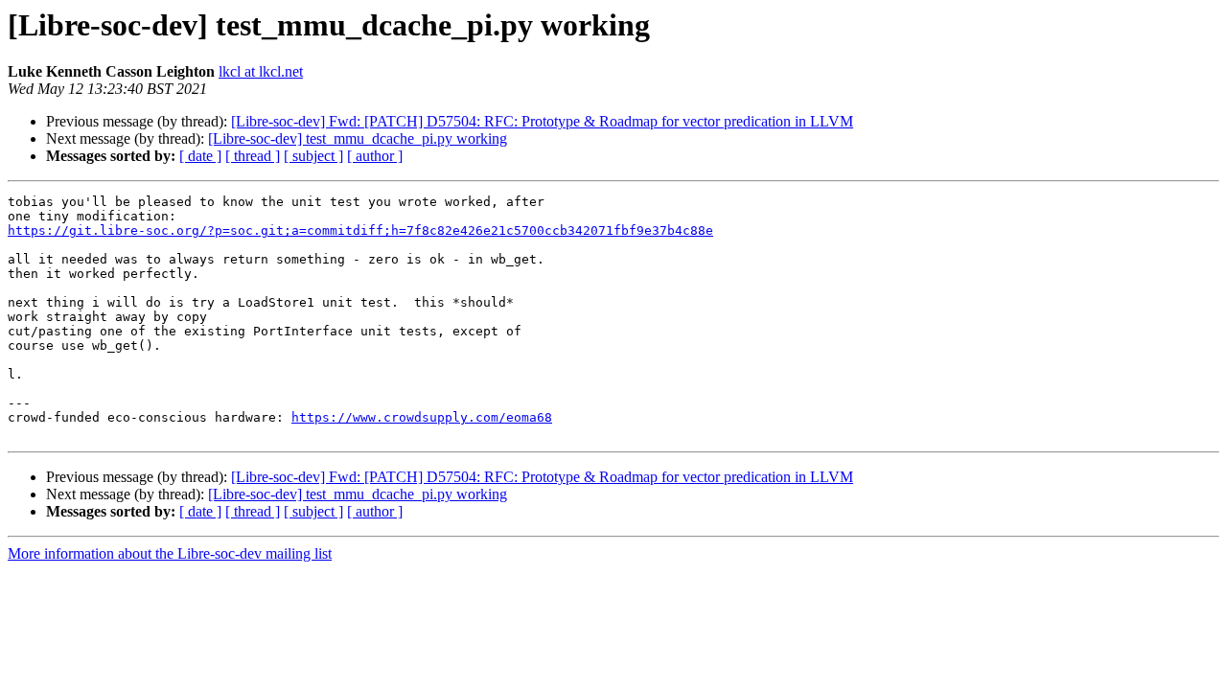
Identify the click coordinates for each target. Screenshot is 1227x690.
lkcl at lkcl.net (261, 71)
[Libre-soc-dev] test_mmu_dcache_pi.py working (357, 138)
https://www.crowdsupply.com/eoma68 (421, 417)
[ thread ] (252, 156)
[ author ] (375, 156)
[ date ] (200, 156)
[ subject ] (313, 156)
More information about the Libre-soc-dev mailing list (170, 553)
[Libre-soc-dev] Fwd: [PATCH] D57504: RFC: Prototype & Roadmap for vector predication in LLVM (542, 121)
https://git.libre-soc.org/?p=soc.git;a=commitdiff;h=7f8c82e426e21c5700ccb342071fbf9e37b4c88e (360, 230)
